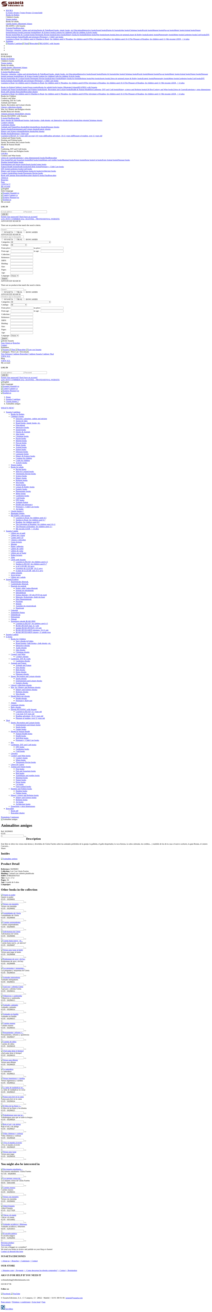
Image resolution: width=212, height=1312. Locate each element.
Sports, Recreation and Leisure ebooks (26, 676)
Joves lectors (16, 575)
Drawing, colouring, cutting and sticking (21, 30)
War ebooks (39, 131)
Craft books (201, 35)
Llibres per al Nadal (18, 553)
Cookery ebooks (7, 123)
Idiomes (14, 544)
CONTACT (5, 184)
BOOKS (9, 10)
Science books (60, 35)
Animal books (189, 30)
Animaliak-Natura (18, 612)
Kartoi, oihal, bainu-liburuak (27, 588)
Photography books (166, 35)
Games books (41, 164)
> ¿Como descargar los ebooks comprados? (41, 1270)
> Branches (14, 1261)
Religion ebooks (29, 131)
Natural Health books (9, 167)
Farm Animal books (110, 160)
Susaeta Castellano (13, 412)
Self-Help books (34, 167)
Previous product (7, 1243)
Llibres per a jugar (18, 535)
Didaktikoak (15, 615)
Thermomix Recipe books (45, 35)
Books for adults (45, 87)
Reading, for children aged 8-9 (78, 39)
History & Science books (45, 32)
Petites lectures (16, 555)
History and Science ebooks (12, 131)
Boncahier (20, 28)
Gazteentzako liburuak (20, 584)
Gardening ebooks (8, 125)
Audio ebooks (73, 120)
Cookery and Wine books (163, 89)
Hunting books (7, 162)
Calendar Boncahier (16, 92)
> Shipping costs (7, 1270)
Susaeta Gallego (12, 634)
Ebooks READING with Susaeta (24, 709)
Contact (4, 345)
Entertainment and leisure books (13, 164)
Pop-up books (169, 30)
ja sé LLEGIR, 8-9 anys (25, 566)
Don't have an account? (28, 217)
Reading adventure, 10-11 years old (59, 136)
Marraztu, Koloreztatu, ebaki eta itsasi (30, 597)
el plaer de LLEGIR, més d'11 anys (29, 571)
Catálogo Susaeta (35, 354)
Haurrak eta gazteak (18, 586)
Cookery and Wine (18, 654)
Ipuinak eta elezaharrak (25, 590)
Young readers (11, 19)
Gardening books (190, 35)
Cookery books (7, 173)
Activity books (91, 32)
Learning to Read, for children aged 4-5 (21, 39)
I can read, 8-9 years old (36, 136)
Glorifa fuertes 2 (12, 24)
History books (71, 35)
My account (5, 186)
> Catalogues (24, 1261)
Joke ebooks (84, 120)
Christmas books (135, 30)
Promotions (5, 817)
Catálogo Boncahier (20, 354)
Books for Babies (12, 15)
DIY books (5, 169)
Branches (4, 180)
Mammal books (68, 160)
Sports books (110, 35)
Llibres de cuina (17, 551)
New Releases (7, 354)
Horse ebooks (40, 127)
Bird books (34, 160)
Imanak (18, 604)
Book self (4, 92)
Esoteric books (153, 35)
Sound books (101, 30)
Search (4, 279)
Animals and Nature (9, 127)
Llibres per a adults (18, 577)
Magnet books (158, 30)
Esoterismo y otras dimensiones (198, 89)
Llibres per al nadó (18, 533)
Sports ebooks (6, 129)
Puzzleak (19, 601)
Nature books (195, 74)
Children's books (20, 87)
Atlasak (14, 619)
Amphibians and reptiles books (50, 160)
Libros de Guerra (179, 89)
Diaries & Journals (113, 30)
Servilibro (9, 1309)
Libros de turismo (121, 35)
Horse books (89, 160)
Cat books (98, 160)
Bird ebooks (30, 127)
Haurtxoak (20, 608)
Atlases (4, 114)
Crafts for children (78, 32)
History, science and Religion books (132, 89)
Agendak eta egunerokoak (26, 606)
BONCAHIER (32, 232)
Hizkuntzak (15, 617)
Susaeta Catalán (12, 531)
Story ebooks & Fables (10, 120)
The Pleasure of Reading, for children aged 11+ (148, 39)
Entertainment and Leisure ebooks (25, 129)
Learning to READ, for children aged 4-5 (32, 562)
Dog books (5, 160)
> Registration (71, 1270)
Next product (6, 1245)
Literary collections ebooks (11, 107)
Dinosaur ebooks (52, 127)
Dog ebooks (21, 127)
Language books (29, 32)
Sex (91, 89)
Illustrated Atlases (25, 24)
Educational (78, 30)
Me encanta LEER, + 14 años (177, 39)
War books (100, 35)
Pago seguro (6, 1302)
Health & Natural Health (80, 89)
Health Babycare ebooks (20, 696)
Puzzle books (147, 30)
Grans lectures (16, 542)
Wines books (18, 173)
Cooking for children (63, 32)
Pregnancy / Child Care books (51, 37)
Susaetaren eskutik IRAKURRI (23, 621)
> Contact (34, 1261)
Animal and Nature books (11, 89)
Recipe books (11, 35)
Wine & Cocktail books (25, 35)
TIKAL (19, 232)
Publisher (9, 41)
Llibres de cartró (17, 549)
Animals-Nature (17, 37)
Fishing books (18, 162)
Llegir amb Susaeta (18, 560)
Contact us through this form (12, 1251)
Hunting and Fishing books (31, 89)
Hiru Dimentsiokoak (24, 599)
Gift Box (149, 89)
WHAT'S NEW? (7, 408)
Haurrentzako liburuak (20, 582)
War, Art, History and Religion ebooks (25, 687)
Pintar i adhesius (17, 546)
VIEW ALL (5, 356)
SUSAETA (8, 232)
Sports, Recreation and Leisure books (56, 89)
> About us (5, 1261)
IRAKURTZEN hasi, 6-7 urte (27, 626)
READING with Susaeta (87, 87)
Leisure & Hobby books (137, 35)
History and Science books (11, 171)
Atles (13, 557)
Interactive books (89, 30)
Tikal (14, 28)
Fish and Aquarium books (20, 160)
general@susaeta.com (74, 1298)
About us (4, 178)
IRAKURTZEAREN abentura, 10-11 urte (32, 630)
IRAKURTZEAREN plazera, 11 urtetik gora (33, 632)
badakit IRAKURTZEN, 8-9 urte (29, 628)
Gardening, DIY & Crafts (21, 659)
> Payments (18, 1270)
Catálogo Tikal (48, 354)
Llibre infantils (16, 573)
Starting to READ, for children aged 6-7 (31, 564)
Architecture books (48, 171)
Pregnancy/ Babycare (20, 134)
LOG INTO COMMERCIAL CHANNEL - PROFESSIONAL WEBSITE (30, 219)
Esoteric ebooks (44, 129)
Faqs (3, 182)
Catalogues (14, 817)
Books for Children (18, 639)
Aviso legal (36, 1302)
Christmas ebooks (95, 120)
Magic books (179, 30)
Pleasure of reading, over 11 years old (87, 136)
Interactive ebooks (61, 120)
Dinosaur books (17, 32)
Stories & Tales (43, 30)
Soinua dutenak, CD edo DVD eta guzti (31, 595)
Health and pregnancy (31, 37)
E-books (9, 28)
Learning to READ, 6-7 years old (14, 136)
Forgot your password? (10, 217)
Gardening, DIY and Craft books (106, 89)
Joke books (125, 30)
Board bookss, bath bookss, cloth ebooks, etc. (36, 120)
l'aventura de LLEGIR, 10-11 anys (29, 568)
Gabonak (14, 610)
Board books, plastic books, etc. (61, 30)
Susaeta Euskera (12, 579)
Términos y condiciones (21, 1302)
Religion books (90, 35)
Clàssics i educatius (18, 540)
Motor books (179, 35)
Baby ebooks (25, 114)
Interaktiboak (21, 593)
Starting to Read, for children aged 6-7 (51, 39)
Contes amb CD (17, 538)
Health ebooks (6, 134)
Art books (81, 35)
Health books (23, 167)
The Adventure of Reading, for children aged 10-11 (110, 39)
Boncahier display (31, 92)
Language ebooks (13, 114)
